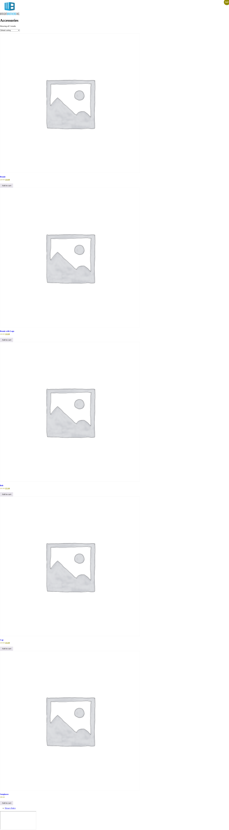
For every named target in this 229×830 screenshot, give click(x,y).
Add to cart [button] (6, 186)
